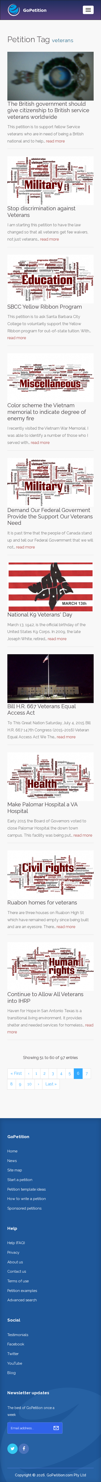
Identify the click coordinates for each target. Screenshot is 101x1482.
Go (56, 1428)
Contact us (16, 1271)
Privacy (13, 1252)
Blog (11, 1373)
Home (12, 1151)
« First (16, 1073)
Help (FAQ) (16, 1243)
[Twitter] (12, 1449)
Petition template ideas (26, 1189)
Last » (51, 1084)
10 (29, 1084)
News (12, 1161)
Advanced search (22, 1300)
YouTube (14, 1363)
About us (15, 1262)
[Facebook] (24, 1449)
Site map (14, 1170)
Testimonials (17, 1335)
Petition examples (22, 1290)
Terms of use (18, 1281)
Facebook (15, 1344)
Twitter (13, 1354)
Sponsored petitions (24, 1208)
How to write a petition (26, 1199)
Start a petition (19, 1180)
